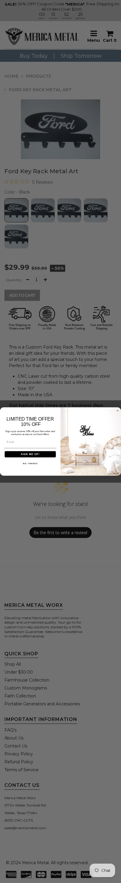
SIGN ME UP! (30, 454)
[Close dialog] (118, 411)
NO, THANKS (30, 464)
